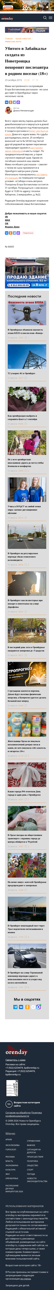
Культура (10, 1169)
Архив (9, 1139)
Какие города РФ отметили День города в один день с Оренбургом (24, 793)
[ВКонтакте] (6, 102)
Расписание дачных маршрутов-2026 (14, 1188)
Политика (32, 1161)
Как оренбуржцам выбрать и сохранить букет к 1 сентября (22, 417)
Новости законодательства (36, 1180)
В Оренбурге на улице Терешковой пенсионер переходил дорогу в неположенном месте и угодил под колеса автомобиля (25, 977)
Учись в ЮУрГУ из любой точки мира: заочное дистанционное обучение (24, 510)
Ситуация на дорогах (34, 1151)
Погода (31, 1174)
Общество (32, 1165)
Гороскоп (11, 1149)
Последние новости (24, 296)
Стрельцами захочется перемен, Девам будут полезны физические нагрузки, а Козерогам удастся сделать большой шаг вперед (27, 695)
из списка (25, 1278)
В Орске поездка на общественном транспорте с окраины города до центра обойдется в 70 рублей (25, 838)
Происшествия (35, 1156)
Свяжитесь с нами (15, 1059)
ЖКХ (8, 1174)
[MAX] (18, 102)
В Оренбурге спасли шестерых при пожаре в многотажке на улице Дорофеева (25, 603)
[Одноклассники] (10, 102)
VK (6, 216)
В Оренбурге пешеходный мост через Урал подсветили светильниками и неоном (26, 929)
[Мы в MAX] (38, 1007)
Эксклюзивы (13, 1145)
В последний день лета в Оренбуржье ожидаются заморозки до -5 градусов (26, 649)
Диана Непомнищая (23, 110)
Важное (31, 1145)
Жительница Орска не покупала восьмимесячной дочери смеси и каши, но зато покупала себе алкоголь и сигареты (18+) (27, 746)
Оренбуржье (12, 1178)
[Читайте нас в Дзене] (33, 1007)
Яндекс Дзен (12, 226)
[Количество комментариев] (28, 378)
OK (6, 223)
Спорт (30, 1169)
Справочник (33, 1141)
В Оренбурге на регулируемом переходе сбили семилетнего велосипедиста (23, 557)
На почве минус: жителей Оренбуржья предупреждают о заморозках (27, 883)
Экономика (12, 1165)
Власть (9, 1161)
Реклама (10, 1156)
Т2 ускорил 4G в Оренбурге (21, 373)
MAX (7, 220)
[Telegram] (14, 102)
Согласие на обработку (18, 1112)
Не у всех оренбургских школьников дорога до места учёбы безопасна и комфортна (26, 463)
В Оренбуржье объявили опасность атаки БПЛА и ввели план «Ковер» (25, 331)
